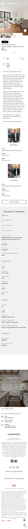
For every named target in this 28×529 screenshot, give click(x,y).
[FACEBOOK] (10, 467)
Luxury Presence (18, 471)
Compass (9, 443)
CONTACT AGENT (14, 202)
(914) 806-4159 (5, 155)
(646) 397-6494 (8, 421)
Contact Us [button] (14, 398)
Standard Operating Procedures (14, 439)
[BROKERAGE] (17, 467)
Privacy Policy (20, 478)
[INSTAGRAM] (14, 467)
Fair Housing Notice (14, 438)
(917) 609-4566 (5, 190)
